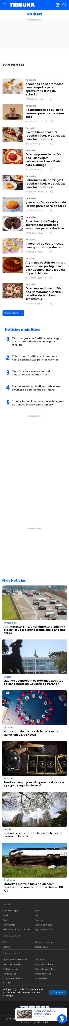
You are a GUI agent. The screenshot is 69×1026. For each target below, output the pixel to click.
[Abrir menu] (4, 5)
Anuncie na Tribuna (43, 964)
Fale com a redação (11, 964)
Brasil (5, 915)
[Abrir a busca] (64, 5)
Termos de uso (9, 973)
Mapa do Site (40, 978)
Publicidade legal (10, 969)
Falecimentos (9, 925)
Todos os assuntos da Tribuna (16, 929)
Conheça (58, 992)
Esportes (6, 947)
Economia (39, 920)
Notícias (34, 14)
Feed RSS (7, 983)
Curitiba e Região (10, 910)
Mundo (37, 915)
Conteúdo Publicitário (12, 978)
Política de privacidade (44, 969)
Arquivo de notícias (43, 929)
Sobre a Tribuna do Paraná (15, 959)
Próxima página (11, 313)
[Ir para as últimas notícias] (57, 5)
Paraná (37, 910)
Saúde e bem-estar (43, 925)
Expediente (39, 959)
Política (6, 920)
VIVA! (5, 942)
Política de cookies (42, 973)
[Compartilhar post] (51, 99)
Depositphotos (41, 947)
